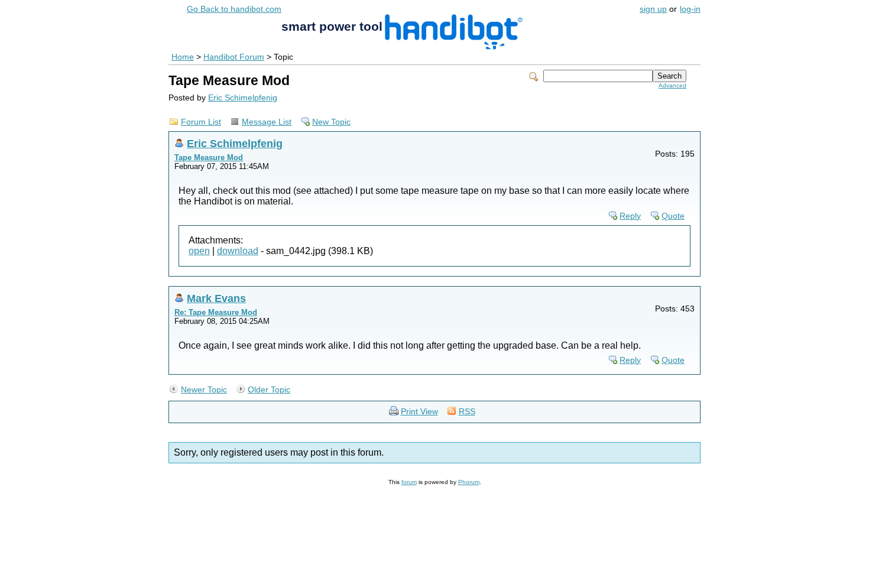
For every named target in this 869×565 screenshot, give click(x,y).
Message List (266, 122)
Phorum (468, 482)
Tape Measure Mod (208, 157)
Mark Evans (216, 298)
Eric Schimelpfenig (242, 97)
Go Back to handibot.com (234, 9)
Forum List (201, 122)
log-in (690, 9)
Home (182, 57)
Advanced (672, 85)
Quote (673, 216)
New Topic (331, 122)
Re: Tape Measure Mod (215, 312)
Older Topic (269, 389)
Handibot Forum (233, 57)
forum (409, 482)
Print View (419, 411)
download (237, 251)
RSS (467, 411)
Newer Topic (204, 389)
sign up (653, 9)
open (199, 251)
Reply (630, 216)
